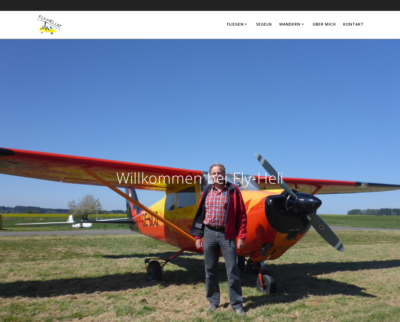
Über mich (324, 24)
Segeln (264, 24)
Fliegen (235, 24)
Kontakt (353, 24)
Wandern (289, 24)
